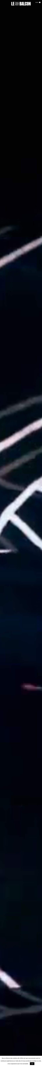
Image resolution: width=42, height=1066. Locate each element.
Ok (32, 1063)
